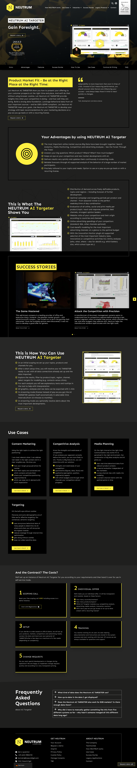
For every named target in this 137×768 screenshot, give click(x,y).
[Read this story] (43, 290)
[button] (99, 44)
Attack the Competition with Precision (97, 311)
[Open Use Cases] (70, 8)
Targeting (18, 504)
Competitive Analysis (66, 443)
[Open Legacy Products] (108, 8)
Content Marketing (23, 443)
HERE (41, 598)
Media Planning (104, 443)
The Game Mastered (27, 311)
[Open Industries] (81, 8)
